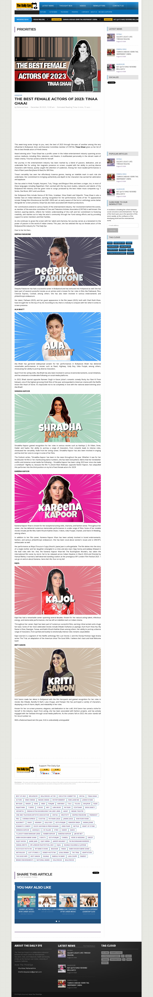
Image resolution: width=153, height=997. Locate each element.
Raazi (30, 822)
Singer (28, 804)
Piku (17, 819)
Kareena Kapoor (64, 834)
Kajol (59, 845)
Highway (38, 822)
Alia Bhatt (20, 822)
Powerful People (44, 19)
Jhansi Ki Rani (87, 800)
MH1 (47, 807)
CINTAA (81, 796)
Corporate (85, 12)
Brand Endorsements (24, 860)
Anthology (20, 852)
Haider (64, 830)
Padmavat (94, 815)
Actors (19, 800)
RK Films (67, 807)
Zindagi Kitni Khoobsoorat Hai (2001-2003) (43, 811)
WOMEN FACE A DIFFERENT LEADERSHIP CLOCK (89, 910)
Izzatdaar (78, 807)
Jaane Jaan (33, 841)
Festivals (119, 34)
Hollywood (57, 860)
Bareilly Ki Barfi (58, 856)
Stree (56, 830)
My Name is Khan (41, 849)
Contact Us (118, 5)
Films (95, 804)
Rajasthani (20, 807)
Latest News (48, 5)
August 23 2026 (121, 56)
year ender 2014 (125, 246)
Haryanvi (60, 804)
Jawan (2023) (68, 819)
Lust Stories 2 (34, 852)
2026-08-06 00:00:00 (68, 914)
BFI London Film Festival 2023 (41, 845)
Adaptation (87, 852)
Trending (105, 959)
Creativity (65, 815)
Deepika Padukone (79, 815)
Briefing (130, 253)
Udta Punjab (60, 822)
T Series (31, 807)
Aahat (65, 811)
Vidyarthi (20, 811)
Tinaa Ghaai (92, 796)
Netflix (76, 826)
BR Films (19, 804)
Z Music (40, 807)
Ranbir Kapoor (49, 834)
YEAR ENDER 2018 (119, 243)
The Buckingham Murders (79, 841)
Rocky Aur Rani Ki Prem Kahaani (46, 826)
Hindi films (66, 826)
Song (36, 804)
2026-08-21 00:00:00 (26, 914)
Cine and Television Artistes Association (32, 815)
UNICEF (90, 837)
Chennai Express (28, 819)
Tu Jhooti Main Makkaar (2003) (28, 834)
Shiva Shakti (90, 807)
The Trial (75, 852)
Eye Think (105, 952)
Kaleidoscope (96, 19)
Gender (18, 95)
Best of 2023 (21, 796)
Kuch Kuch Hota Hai (24, 849)
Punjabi (51, 804)
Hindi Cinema (30, 800)
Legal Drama (64, 852)
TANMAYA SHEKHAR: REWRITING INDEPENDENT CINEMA (68, 19)
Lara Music (57, 807)
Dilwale (46, 856)
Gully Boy (48, 822)
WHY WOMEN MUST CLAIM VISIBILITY (50, 909)
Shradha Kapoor (22, 830)
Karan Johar (88, 822)
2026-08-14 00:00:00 (47, 912)
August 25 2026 (121, 41)
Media (110, 243)
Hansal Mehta (21, 845)
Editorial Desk (22, 107)
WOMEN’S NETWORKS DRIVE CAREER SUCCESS (26, 910)
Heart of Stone (88, 826)
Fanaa (63, 849)
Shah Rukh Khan (82, 819)
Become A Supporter (105, 12)
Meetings (123, 250)
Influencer (33, 796)
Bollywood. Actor (48, 796)
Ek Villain (47, 830)
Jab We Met (78, 834)
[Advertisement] (58, 127)
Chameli (65, 837)
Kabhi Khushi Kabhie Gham (26, 837)
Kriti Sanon (35, 856)
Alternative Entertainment (116, 253)
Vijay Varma (45, 841)
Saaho (72, 830)
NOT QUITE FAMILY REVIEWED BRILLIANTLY (115, 19)
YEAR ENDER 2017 (113, 246)
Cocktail (41, 819)
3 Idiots (42, 837)
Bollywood (69, 860)
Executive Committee (67, 796)
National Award (43, 860)
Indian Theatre (77, 811)
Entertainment (58, 800)
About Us (94, 12)
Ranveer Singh (74, 822)
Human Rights (112, 250)
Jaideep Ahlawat (59, 841)
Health (130, 250)
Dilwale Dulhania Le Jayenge (75, 845)
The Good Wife (21, 856)
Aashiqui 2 (36, 830)
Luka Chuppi (72, 856)
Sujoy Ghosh (21, 841)
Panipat (83, 856)
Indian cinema (43, 800)
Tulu (69, 804)
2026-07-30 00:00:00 (89, 914)
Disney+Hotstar (49, 852)
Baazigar (54, 849)
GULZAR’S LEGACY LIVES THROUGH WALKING (124, 37)
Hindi (43, 804)
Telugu (77, 804)
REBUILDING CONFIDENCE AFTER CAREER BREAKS (68, 910)
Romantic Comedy (23, 826)
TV (123, 956)
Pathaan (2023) (54, 819)
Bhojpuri (86, 804)
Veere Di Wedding (78, 837)
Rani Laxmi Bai (73, 800)
